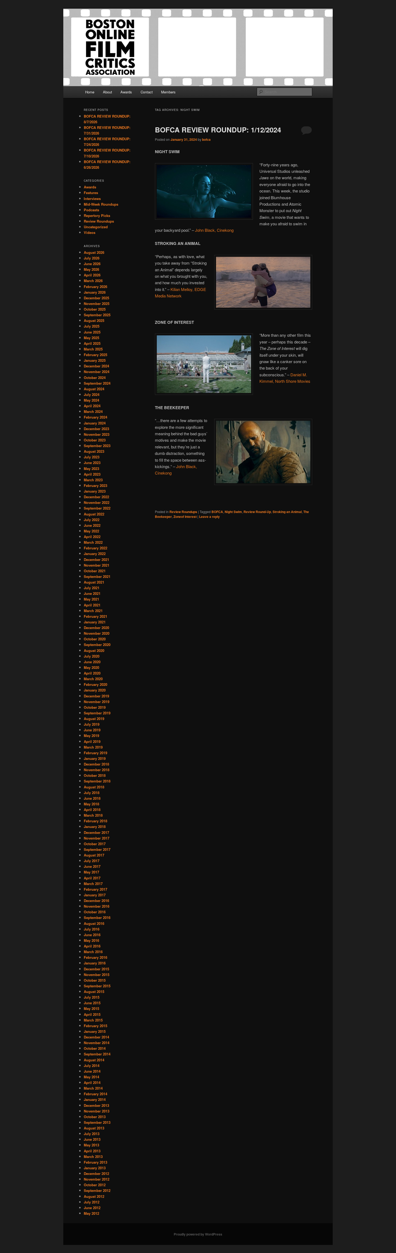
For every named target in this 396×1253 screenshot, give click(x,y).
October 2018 (95, 775)
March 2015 (93, 1020)
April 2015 (92, 1014)
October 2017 (95, 843)
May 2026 (91, 269)
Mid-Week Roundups (101, 204)
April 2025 (92, 343)
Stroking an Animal (287, 511)
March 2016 (93, 951)
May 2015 (91, 1008)
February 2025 (95, 354)
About (107, 91)
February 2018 (95, 820)
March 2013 (93, 1156)
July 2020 (91, 656)
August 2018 (94, 786)
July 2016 (91, 929)
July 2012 (91, 1202)
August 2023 (94, 451)
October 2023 (95, 440)
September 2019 (97, 712)
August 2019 (94, 718)
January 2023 (95, 491)
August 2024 (94, 388)
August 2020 (94, 650)
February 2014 (95, 1093)
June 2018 (92, 798)
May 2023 (91, 468)
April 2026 (92, 275)
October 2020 (95, 638)
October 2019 (95, 707)
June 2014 (92, 1071)
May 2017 (91, 872)
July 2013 (91, 1133)
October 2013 (95, 1116)
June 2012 (92, 1207)
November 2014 (96, 1042)
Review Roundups (183, 511)
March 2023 (93, 479)
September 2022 (97, 508)
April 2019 (92, 741)
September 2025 (97, 314)
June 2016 (92, 934)
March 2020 (93, 678)
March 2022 (93, 542)
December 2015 (96, 968)
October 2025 (95, 309)
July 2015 (91, 997)
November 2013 (96, 1111)
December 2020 (96, 627)
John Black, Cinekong (214, 230)
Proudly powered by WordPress (198, 1234)
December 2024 (96, 365)
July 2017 (91, 860)
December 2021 (96, 559)
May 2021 (91, 599)
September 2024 (97, 383)
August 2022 (94, 514)
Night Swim (233, 511)
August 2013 (94, 1128)
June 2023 (92, 462)
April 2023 (92, 474)
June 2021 (92, 593)
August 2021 (94, 582)
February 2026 (95, 286)
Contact (147, 91)
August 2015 (94, 991)
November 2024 (96, 371)
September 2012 (97, 1190)
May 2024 (91, 400)
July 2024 (91, 394)
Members (168, 91)
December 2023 (96, 428)
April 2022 (92, 536)
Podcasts (91, 209)
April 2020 (92, 673)
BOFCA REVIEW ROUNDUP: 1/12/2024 (218, 130)
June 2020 (92, 661)
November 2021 (96, 565)
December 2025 (96, 297)
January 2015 (95, 1031)
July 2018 (91, 792)
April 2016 (92, 946)
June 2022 (92, 525)
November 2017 (96, 838)
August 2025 (94, 320)
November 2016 (96, 906)
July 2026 (91, 258)
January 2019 (95, 758)
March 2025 (93, 349)
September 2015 (97, 985)
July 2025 (91, 326)
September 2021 (97, 576)
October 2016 (95, 911)
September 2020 (97, 644)
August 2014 (94, 1059)
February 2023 (95, 485)
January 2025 (95, 360)
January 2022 (95, 553)
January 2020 (95, 690)
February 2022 (95, 547)
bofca (206, 139)
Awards (126, 91)
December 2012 (96, 1173)
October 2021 (95, 570)
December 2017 (96, 832)
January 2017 (95, 894)
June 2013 (92, 1139)
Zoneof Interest (185, 516)
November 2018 (96, 769)
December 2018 (96, 764)
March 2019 (93, 747)
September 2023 (97, 445)
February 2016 (95, 957)
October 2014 (95, 1048)
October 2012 (95, 1184)
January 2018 (95, 826)
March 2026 (93, 280)
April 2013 (92, 1150)
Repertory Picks (97, 215)
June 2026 (92, 263)
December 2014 (96, 1037)
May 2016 (91, 940)
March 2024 (93, 411)
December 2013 (96, 1105)
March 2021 (93, 610)
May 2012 (91, 1213)
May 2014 (91, 1076)
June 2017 (92, 866)
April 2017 (92, 877)
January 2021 (95, 621)
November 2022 (96, 502)
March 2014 (93, 1088)
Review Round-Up (257, 511)
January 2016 (95, 963)
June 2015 (92, 1002)
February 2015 (95, 1025)
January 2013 (95, 1167)
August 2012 (94, 1196)
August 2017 (94, 855)
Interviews (92, 198)
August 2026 (94, 252)
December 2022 (96, 496)
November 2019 (96, 701)
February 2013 (95, 1162)
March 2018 (93, 815)
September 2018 (97, 781)
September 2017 (97, 849)
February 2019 (95, 752)
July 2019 (91, 724)
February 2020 (95, 684)
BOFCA (217, 511)
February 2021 (95, 616)
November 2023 (96, 434)
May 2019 (91, 735)
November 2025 (96, 303)
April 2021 (92, 605)
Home (89, 91)
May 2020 (91, 667)
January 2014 (95, 1099)
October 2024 (95, 377)
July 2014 (91, 1065)
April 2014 (92, 1082)
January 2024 (95, 423)
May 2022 (91, 531)
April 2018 (92, 809)
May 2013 (91, 1144)
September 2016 (97, 917)
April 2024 (92, 405)
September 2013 (97, 1122)
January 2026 (95, 292)
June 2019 (92, 729)
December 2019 (96, 696)
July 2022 (91, 519)
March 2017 (93, 883)
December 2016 (96, 900)
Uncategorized (96, 226)
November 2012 (96, 1179)
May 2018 (91, 803)
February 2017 (95, 889)
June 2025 (92, 332)
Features (91, 192)
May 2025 (91, 337)
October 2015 (95, 980)
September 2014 (97, 1054)
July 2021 (91, 587)
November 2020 (96, 633)
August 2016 (94, 923)
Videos (89, 232)
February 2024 (95, 417)
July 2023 (91, 456)
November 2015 (96, 974)
